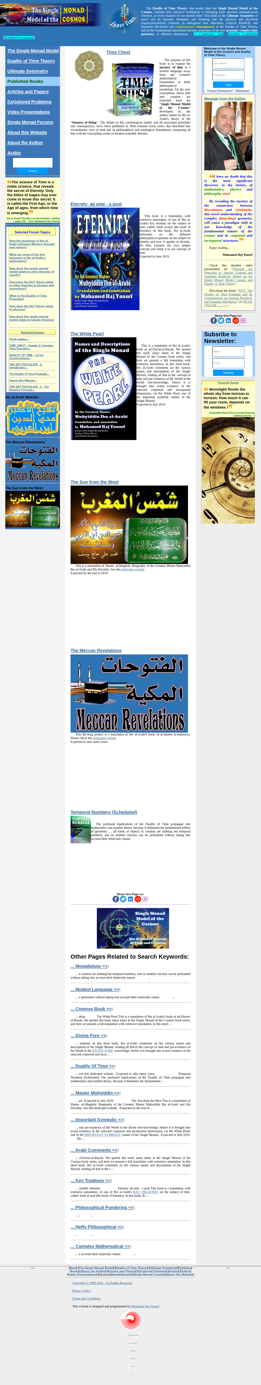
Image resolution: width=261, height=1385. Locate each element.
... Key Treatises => (91, 1180)
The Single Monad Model (33, 50)
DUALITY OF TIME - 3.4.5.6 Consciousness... (26, 357)
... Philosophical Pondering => (102, 1207)
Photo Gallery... (19, 339)
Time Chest (118, 52)
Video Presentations (28, 112)
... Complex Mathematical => (100, 1246)
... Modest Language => (95, 989)
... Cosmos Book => (91, 1008)
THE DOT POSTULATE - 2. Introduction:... (26, 366)
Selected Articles (32, 332)
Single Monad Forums (30, 122)
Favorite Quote (228, 382)
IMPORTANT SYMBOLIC (103, 1135)
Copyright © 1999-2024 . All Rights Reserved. (102, 1283)
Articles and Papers (28, 91)
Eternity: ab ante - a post (96, 204)
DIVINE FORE (102, 1050)
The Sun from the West (95, 482)
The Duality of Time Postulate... (29, 373)
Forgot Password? (220, 90)
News (115, 1274)
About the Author (25, 142)
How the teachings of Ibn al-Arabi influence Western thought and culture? (32, 244)
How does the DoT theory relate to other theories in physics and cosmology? (31, 285)
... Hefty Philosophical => (97, 1226)
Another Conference (243, 34)
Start (73, 1267)
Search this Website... (23, 380)
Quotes (104, 1274)
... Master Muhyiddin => (95, 1092)
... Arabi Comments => (94, 1150)
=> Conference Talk (208, 34)
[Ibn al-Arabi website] (32, 416)
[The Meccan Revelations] (32, 462)
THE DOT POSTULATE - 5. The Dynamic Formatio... (29, 388)
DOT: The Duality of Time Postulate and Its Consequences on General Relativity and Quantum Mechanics (228, 296)
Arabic (14, 152)
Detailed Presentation (19, 37)
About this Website (27, 132)
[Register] (242, 90)
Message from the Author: (225, 99)
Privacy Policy (81, 1291)
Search (126, 1274)
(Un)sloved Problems (29, 101)
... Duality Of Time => (92, 1066)
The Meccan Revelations (96, 650)
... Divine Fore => (88, 1035)
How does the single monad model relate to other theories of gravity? (31, 271)
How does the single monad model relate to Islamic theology (31, 318)
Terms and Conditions (86, 1298)
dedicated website (133, 569)
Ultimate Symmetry (27, 71)
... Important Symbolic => (97, 1119)
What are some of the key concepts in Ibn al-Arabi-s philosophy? (27, 258)
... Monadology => (89, 966)
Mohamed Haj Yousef (145, 1306)
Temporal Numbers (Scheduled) (104, 812)
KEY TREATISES (145, 1192)
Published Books (25, 81)
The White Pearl (87, 333)
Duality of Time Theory (31, 61)
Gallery (185, 1271)
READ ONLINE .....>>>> (228, 303)
